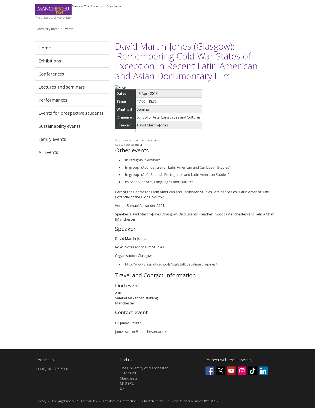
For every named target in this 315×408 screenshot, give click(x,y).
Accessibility (89, 401)
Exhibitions (50, 61)
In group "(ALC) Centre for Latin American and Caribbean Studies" (177, 167)
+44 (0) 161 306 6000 (51, 368)
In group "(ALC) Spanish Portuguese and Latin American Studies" (177, 174)
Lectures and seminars (62, 87)
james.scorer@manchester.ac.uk (140, 331)
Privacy (41, 401)
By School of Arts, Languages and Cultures (159, 182)
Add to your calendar (128, 145)
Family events (52, 139)
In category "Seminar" (142, 160)
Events (97, 6)
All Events (48, 152)
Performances (53, 100)
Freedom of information (119, 401)
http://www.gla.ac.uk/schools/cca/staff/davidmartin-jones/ (171, 264)
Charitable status (154, 401)
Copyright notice (63, 401)
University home (48, 29)
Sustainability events (60, 126)
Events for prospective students (71, 113)
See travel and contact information (137, 140)
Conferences (51, 74)
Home (45, 48)
